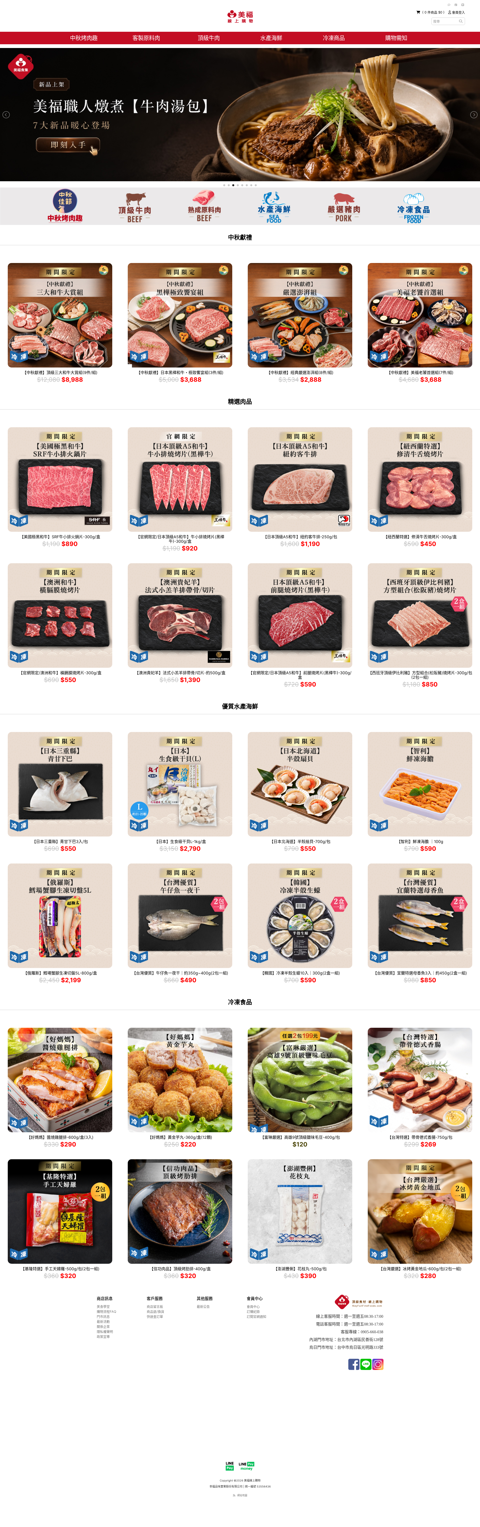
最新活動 (103, 1322)
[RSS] (234, 1495)
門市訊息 (103, 1316)
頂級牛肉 (209, 37)
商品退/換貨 (155, 1312)
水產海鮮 (271, 37)
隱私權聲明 (105, 1332)
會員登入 (458, 12)
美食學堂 (103, 1306)
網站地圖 (242, 1495)
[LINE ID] (463, 4)
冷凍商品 (334, 37)
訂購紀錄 (253, 1312)
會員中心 (253, 1306)
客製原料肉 (146, 37)
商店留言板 (155, 1306)
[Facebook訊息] (456, 4)
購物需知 (396, 37)
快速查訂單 (155, 1316)
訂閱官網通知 (256, 1316)
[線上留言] (449, 4)
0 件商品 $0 (433, 12)
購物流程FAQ (106, 1312)
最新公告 (203, 1306)
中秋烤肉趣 (84, 37)
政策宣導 (103, 1336)
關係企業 (103, 1326)
